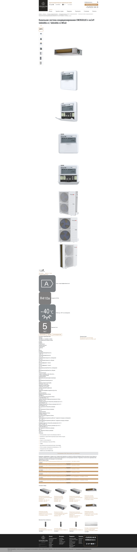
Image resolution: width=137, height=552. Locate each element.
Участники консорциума (61, 539)
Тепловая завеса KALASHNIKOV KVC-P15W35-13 (61, 529)
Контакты (94, 11)
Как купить (61, 536)
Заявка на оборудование (91, 4)
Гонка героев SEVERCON (61, 543)
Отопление (51, 540)
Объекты (80, 539)
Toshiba (50, 543)
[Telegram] (88, 543)
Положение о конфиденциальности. (49, 550)
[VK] (90, 543)
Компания (81, 536)
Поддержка (69, 11)
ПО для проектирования (72, 541)
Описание (49, 334)
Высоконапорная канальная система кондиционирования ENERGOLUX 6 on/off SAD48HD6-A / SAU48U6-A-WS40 (63, 476)
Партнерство (78, 11)
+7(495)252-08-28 (92, 7)
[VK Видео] (91, 543)
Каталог (50, 11)
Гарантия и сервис (60, 11)
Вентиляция (51, 539)
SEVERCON (81, 538)
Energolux (50, 542)
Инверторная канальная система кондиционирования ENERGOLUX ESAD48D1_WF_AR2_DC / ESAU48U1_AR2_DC (75, 499)
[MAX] (86, 543)
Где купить (41, 273)
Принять (9, 550)
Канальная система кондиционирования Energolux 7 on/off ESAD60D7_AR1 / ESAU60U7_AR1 (61, 513)
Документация (72, 543)
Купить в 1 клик (48, 273)
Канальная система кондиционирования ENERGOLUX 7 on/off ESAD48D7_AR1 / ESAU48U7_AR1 (58, 499)
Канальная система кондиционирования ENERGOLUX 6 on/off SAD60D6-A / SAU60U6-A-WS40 (59, 472)
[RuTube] (93, 543)
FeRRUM (50, 545)
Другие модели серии (57, 334)
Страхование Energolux (73, 539)
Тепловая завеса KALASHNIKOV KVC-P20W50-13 (76, 529)
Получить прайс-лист (43, 274)
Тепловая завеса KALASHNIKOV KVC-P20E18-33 (45, 529)
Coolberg (50, 546)
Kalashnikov (51, 544)
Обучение (71, 544)
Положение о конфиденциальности (43, 546)
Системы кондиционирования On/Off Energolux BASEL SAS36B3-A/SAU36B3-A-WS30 (91, 529)
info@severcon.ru (88, 2)
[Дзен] (94, 543)
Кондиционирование (53, 538)
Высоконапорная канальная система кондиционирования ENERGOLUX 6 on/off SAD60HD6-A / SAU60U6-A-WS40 (63, 480)
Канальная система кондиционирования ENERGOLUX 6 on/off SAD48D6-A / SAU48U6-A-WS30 (91, 513)
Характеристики (43, 334)
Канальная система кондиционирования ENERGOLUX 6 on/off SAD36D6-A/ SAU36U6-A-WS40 (59, 469)
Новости (80, 540)
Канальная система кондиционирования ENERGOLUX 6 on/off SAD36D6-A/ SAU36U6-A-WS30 (45, 513)
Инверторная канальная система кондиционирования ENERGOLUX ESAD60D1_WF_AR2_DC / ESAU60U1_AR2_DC (75, 514)
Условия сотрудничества (62, 541)
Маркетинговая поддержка (72, 546)
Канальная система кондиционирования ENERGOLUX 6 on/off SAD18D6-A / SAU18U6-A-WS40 (59, 461)
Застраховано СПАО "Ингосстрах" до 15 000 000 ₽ (68, 453)
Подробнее (68, 463)
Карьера (80, 542)
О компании (86, 11)
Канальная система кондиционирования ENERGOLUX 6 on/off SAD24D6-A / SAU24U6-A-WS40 (59, 465)
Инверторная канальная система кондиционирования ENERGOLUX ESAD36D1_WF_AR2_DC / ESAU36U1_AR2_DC (45, 499)
